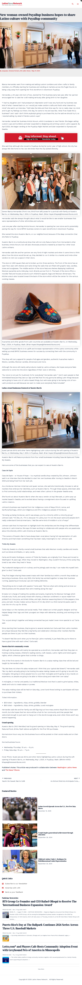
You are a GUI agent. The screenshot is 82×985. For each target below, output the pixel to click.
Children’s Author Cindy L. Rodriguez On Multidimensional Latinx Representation (52, 860)
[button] (73, 4)
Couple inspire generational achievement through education (55, 834)
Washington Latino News (67, 767)
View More (41, 969)
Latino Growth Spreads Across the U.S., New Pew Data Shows (57, 807)
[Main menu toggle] (78, 4)
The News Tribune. (12, 770)
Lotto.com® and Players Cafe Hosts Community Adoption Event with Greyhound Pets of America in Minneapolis (40, 948)
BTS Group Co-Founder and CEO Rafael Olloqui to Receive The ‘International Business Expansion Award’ (39, 903)
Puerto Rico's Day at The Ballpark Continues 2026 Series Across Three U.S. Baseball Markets (40, 926)
